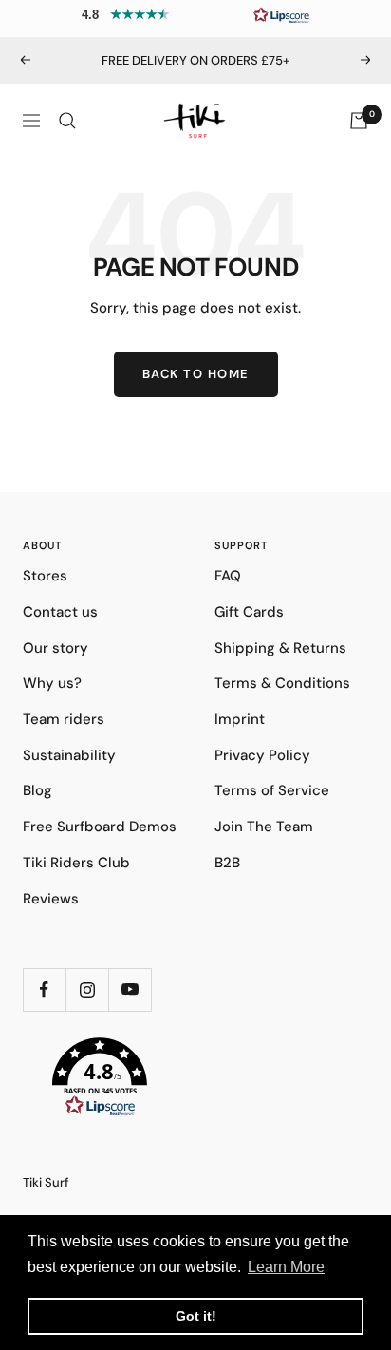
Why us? (52, 683)
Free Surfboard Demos (100, 826)
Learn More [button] (286, 1267)
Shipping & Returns (280, 647)
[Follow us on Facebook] (44, 989)
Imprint (239, 719)
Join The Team (263, 826)
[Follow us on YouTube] (129, 989)
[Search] (67, 120)
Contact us (60, 611)
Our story (55, 647)
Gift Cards (249, 611)
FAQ (227, 575)
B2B (227, 862)
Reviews (51, 898)
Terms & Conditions (282, 683)
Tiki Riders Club (76, 862)
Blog (37, 790)
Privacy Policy (262, 755)
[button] (195, 14)
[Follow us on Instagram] (86, 989)
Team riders (63, 719)
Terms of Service (271, 790)
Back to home (196, 374)
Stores (45, 575)
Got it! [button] (196, 1315)
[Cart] (358, 120)
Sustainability (69, 755)
